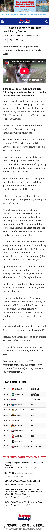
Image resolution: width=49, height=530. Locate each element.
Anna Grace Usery (13, 35)
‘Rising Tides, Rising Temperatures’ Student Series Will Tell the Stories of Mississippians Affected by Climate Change (24, 491)
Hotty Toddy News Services (14, 468)
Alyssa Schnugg (10, 484)
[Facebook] (5, 40)
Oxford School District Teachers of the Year (23, 502)
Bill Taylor (8, 476)
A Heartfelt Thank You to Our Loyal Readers (23, 481)
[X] (10, 40)
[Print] (22, 40)
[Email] (16, 40)
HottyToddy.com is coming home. (19, 473)
